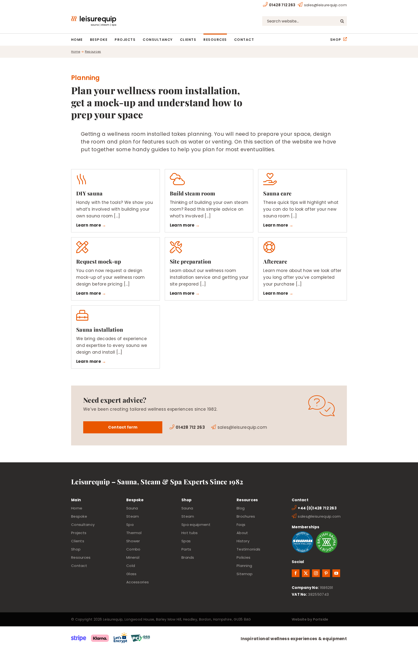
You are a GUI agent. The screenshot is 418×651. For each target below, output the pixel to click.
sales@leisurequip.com (325, 4)
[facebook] (295, 573)
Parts (186, 549)
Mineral (132, 557)
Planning (244, 565)
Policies (243, 557)
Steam (132, 516)
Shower (133, 541)
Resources (81, 557)
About (242, 532)
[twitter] (306, 573)
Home (76, 508)
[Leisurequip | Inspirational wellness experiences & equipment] (93, 18)
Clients (77, 541)
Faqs (241, 524)
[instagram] (316, 573)
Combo (133, 549)
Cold (130, 565)
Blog (241, 508)
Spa (130, 524)
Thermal (134, 532)
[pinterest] (326, 573)
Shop (76, 549)
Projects (78, 532)
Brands (187, 557)
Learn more (88, 225)
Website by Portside (310, 619)
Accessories (137, 582)
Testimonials (249, 549)
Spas (186, 541)
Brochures (246, 516)
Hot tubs (189, 532)
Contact (79, 565)
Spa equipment (195, 524)
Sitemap (245, 573)
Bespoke (79, 516)
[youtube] (336, 573)
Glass (131, 573)
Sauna (132, 508)
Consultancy (83, 524)
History (243, 541)
